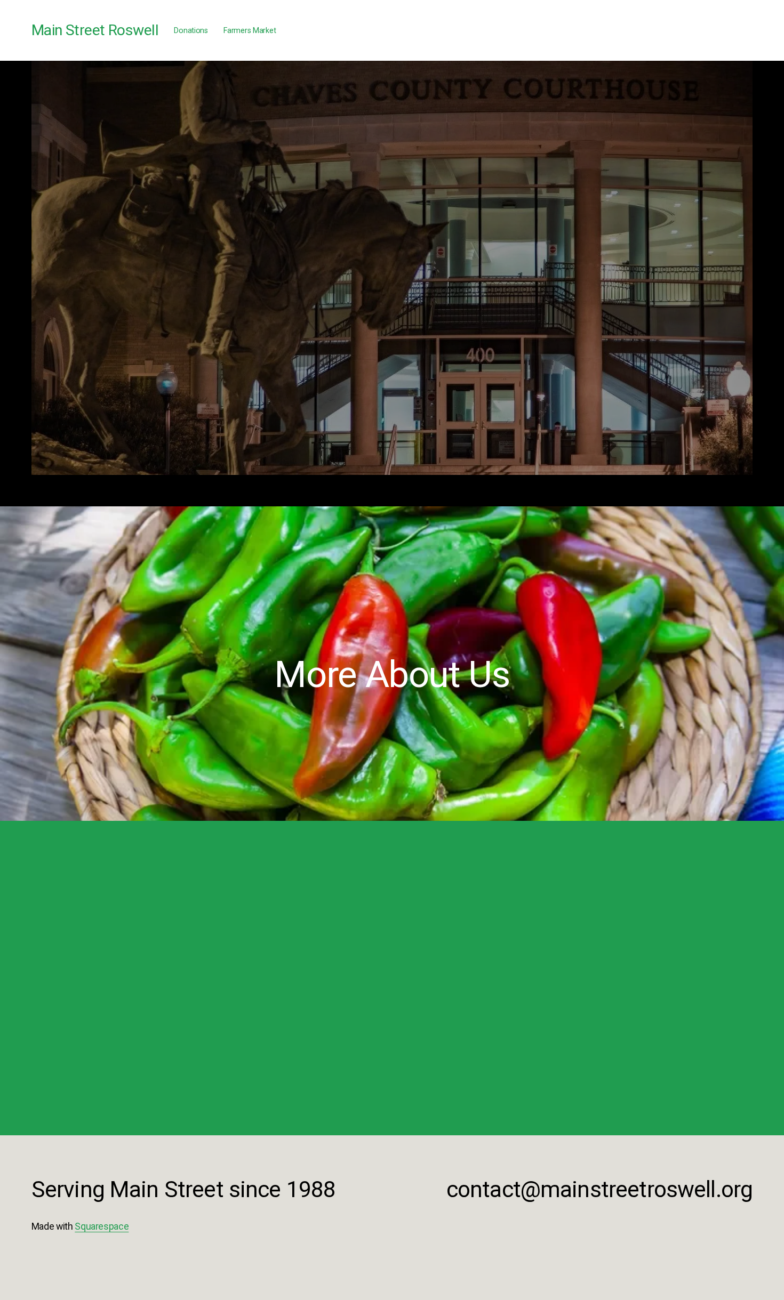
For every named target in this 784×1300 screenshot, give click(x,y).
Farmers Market (249, 30)
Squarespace (102, 1226)
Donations (190, 30)
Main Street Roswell (94, 30)
